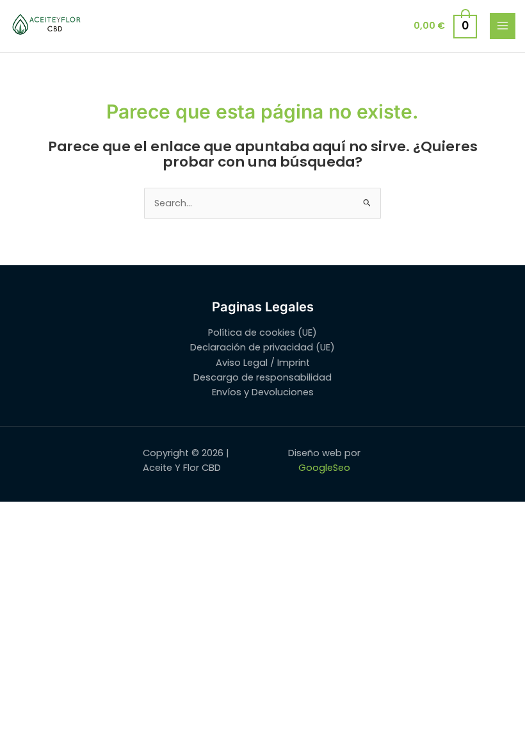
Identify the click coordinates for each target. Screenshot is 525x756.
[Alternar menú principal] (502, 25)
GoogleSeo (324, 467)
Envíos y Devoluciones (263, 392)
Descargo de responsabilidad (262, 377)
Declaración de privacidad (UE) (262, 347)
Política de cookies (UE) (262, 332)
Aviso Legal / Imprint (263, 362)
